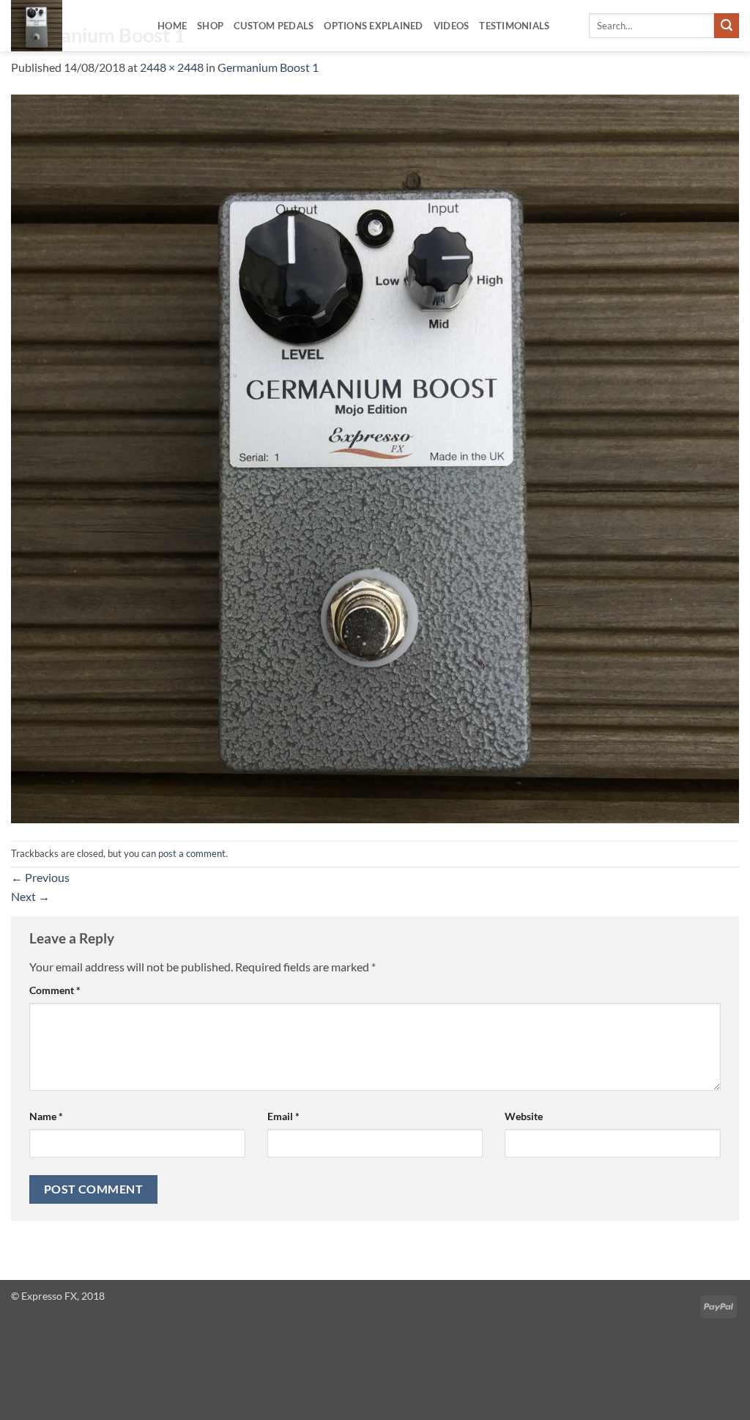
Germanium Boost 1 (268, 67)
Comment (55, 990)
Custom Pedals (273, 26)
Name (46, 1116)
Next (30, 896)
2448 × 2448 (172, 67)
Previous (40, 877)
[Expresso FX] (73, 25)
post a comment (192, 853)
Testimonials (514, 26)
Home (172, 26)
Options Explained (373, 26)
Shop (210, 26)
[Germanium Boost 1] (375, 457)
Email (283, 1116)
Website (524, 1116)
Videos (451, 26)
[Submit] (726, 25)
